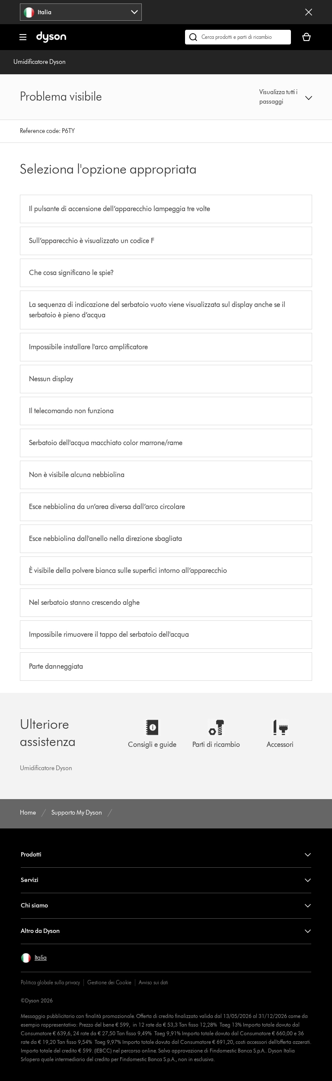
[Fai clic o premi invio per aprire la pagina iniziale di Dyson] (51, 40)
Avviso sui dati (153, 982)
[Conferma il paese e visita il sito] (308, 12)
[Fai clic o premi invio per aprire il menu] (23, 37)
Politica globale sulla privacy (50, 982)
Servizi (29, 880)
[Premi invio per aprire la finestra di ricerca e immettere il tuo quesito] (238, 37)
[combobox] (81, 12)
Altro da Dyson (40, 931)
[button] (285, 97)
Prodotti (31, 854)
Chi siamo (34, 905)
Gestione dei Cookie (109, 982)
